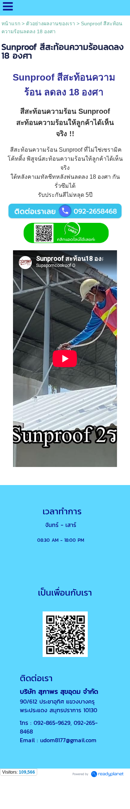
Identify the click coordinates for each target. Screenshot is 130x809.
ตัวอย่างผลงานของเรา (50, 23)
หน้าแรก (10, 23)
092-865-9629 (52, 722)
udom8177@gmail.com (68, 740)
